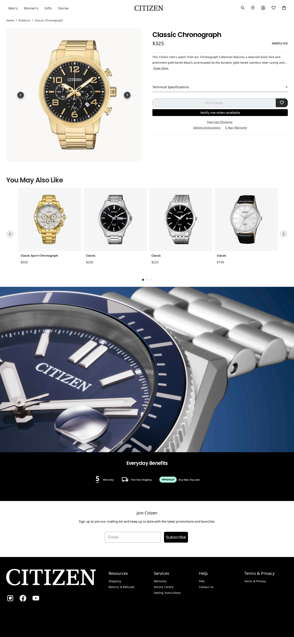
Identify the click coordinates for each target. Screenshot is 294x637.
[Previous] (10, 234)
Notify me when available (220, 112)
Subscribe (176, 537)
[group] (49, 226)
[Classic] (115, 219)
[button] (243, 8)
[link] (263, 8)
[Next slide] (127, 95)
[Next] (283, 234)
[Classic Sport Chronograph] (50, 219)
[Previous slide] (20, 95)
